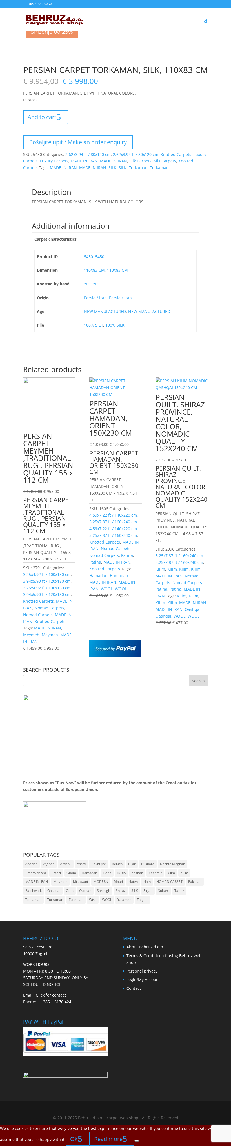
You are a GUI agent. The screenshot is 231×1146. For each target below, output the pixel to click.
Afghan (48, 863)
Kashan (137, 872)
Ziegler (142, 899)
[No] (136, 1141)
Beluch (117, 863)
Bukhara (147, 863)
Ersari (56, 872)
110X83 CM (94, 270)
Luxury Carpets (54, 161)
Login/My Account (143, 979)
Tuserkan (76, 899)
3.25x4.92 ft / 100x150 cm (47, 574)
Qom (70, 890)
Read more (108, 1139)
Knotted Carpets (176, 154)
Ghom (71, 872)
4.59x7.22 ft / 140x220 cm (113, 515)
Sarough (103, 890)
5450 (88, 256)
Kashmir (155, 872)
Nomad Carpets (49, 608)
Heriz (107, 872)
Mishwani (80, 881)
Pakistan (194, 881)
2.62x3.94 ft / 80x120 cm (88, 154)
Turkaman (55, 899)
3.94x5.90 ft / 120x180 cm (47, 581)
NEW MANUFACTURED (105, 311)
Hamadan (98, 575)
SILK (112, 167)
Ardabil (65, 863)
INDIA (121, 872)
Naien (133, 881)
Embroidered (35, 872)
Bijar (132, 863)
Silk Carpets (140, 161)
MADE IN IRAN (84, 161)
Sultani (163, 890)
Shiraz (121, 890)
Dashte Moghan (172, 863)
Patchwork (33, 890)
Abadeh (31, 863)
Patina (127, 555)
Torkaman (138, 167)
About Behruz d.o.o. (145, 947)
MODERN (101, 881)
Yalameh (124, 899)
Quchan (85, 890)
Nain (147, 881)
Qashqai (193, 609)
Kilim (160, 569)
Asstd (81, 863)
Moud (118, 881)
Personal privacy (141, 971)
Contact (133, 988)
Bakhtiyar (98, 863)
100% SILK (93, 325)
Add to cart (42, 117)
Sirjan (147, 890)
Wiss (92, 899)
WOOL (107, 588)
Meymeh (31, 634)
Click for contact (51, 995)
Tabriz (179, 890)
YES (87, 284)
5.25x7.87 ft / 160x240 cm (113, 521)
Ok (74, 1139)
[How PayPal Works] (115, 655)
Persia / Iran (95, 297)
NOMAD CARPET (169, 881)
